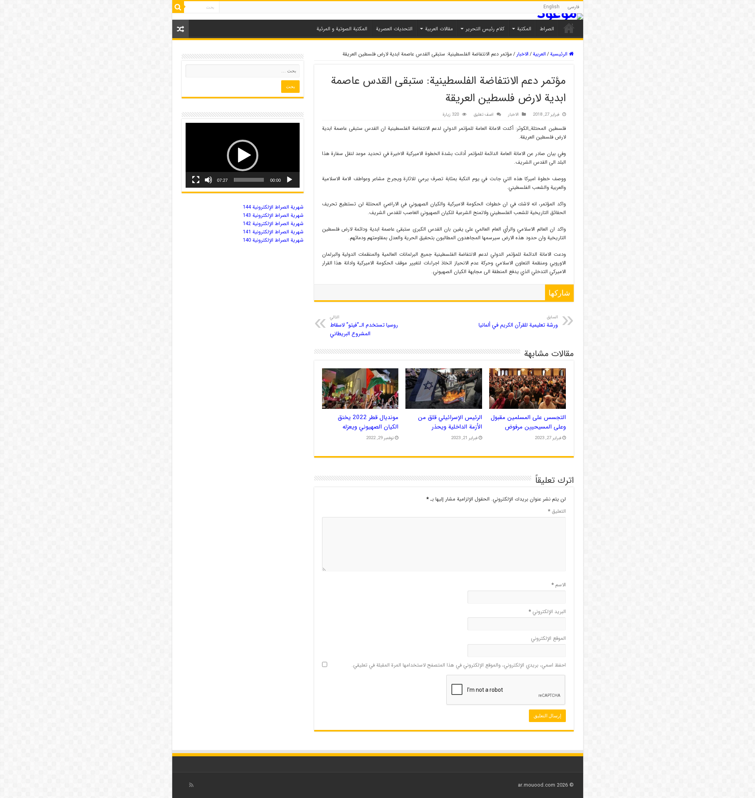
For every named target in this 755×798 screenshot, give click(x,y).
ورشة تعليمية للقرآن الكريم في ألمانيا (518, 321)
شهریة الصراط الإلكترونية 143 (273, 215)
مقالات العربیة (439, 29)
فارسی (573, 7)
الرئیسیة (569, 28)
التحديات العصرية (394, 29)
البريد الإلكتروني (547, 612)
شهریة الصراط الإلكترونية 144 (273, 207)
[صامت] (208, 180)
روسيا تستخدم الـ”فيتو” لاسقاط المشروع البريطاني (364, 326)
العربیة (539, 54)
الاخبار (522, 54)
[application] (243, 155)
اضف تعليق (483, 114)
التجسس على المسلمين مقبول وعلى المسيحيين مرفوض (528, 422)
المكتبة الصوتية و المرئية (342, 29)
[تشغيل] (289, 180)
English (551, 7)
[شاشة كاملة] (196, 180)
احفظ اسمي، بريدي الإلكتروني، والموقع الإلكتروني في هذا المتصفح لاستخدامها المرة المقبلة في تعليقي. (459, 665)
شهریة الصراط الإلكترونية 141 (273, 232)
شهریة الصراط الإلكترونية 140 (273, 240)
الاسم (558, 585)
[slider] (249, 180)
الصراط (547, 29)
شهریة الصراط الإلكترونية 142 (273, 224)
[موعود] (377, 16)
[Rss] (191, 785)
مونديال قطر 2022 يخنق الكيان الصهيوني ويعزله (368, 422)
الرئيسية (559, 54)
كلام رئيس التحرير (485, 29)
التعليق (557, 511)
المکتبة (524, 29)
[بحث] (178, 7)
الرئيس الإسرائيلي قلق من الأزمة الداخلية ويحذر (450, 422)
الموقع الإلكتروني (548, 638)
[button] (242, 155)
